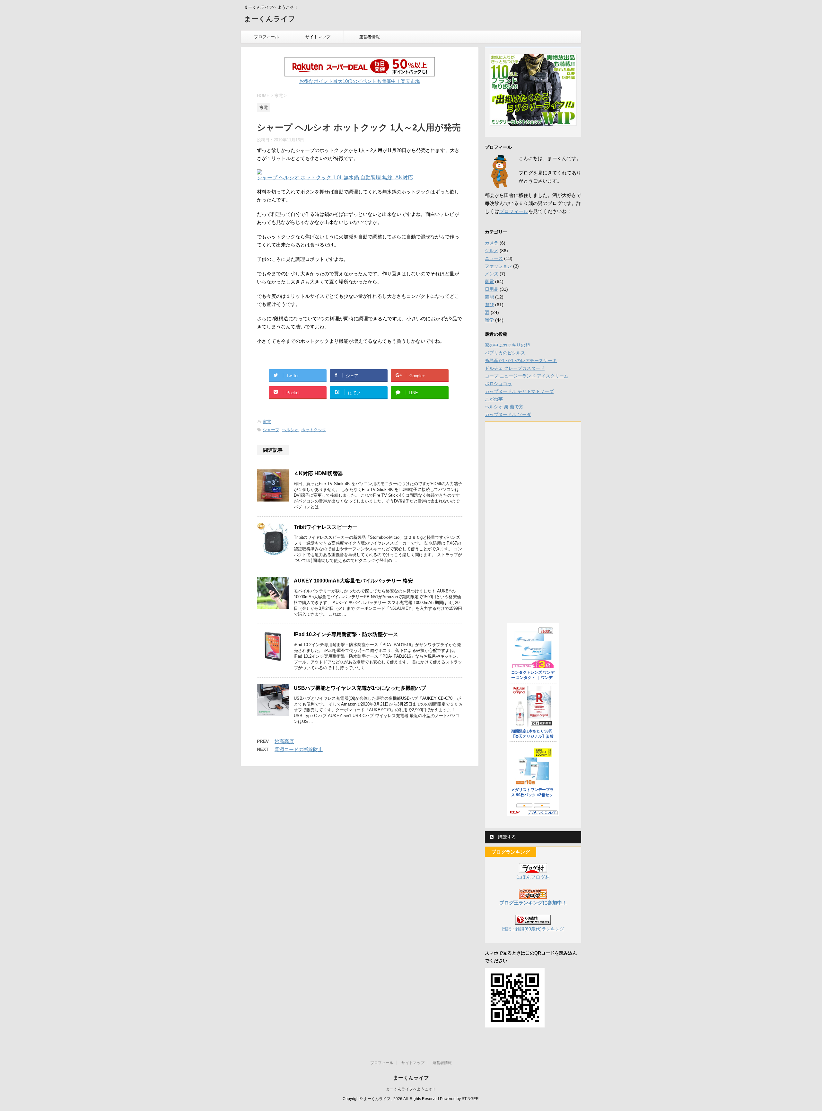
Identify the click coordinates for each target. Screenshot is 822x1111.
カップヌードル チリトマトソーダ (519, 391)
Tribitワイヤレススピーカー (325, 527)
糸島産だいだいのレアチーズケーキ (521, 360)
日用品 (491, 289)
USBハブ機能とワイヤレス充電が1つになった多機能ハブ (360, 688)
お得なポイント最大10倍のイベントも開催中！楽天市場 (359, 81)
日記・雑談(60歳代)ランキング (533, 929)
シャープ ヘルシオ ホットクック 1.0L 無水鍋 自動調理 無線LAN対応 (335, 177)
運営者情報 (369, 36)
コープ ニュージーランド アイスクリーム (526, 375)
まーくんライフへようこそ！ (411, 1089)
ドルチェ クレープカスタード (515, 368)
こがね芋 (494, 399)
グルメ (491, 250)
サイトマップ (317, 36)
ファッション (498, 266)
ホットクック (313, 429)
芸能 (489, 296)
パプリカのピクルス (505, 352)
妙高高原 (284, 741)
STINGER (470, 1099)
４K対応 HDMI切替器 (318, 473)
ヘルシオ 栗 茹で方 (504, 406)
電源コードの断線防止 (299, 749)
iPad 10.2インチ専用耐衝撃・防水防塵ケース (346, 634)
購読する (506, 837)
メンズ (491, 273)
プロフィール (266, 36)
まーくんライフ (269, 18)
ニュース (494, 258)
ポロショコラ (498, 383)
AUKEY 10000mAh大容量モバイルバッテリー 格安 (353, 580)
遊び (489, 304)
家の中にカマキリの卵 (507, 345)
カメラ (491, 242)
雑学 (489, 320)
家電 (267, 421)
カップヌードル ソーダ (508, 414)
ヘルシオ (290, 429)
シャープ (271, 429)
